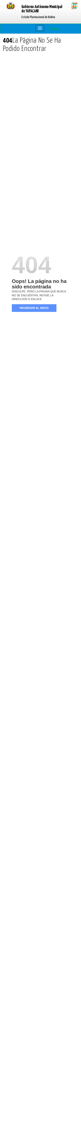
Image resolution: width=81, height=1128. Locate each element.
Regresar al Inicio (34, 307)
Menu (55, 28)
